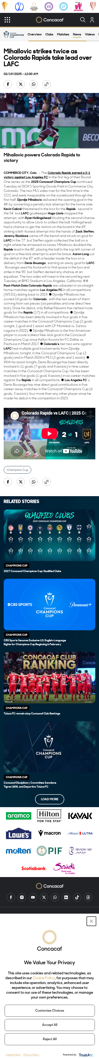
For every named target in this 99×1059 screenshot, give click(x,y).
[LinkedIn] (66, 897)
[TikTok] (77, 897)
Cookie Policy (44, 978)
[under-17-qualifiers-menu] (63, 6)
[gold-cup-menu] (4, 6)
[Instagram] (22, 897)
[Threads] (88, 897)
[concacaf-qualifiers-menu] (34, 6)
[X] (44, 897)
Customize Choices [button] (49, 1011)
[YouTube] (33, 897)
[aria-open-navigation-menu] (7, 19)
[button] (91, 921)
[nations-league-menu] (19, 6)
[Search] (83, 20)
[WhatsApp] (55, 897)
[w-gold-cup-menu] (93, 6)
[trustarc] (85, 1054)
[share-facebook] (8, 84)
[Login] (92, 20)
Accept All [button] (49, 1025)
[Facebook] (11, 897)
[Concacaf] (49, 19)
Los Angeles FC (37, 177)
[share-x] (21, 84)
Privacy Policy (31, 1054)
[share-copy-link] (47, 84)
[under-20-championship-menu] (48, 6)
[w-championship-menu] (78, 6)
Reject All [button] (50, 1039)
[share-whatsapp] (34, 84)
